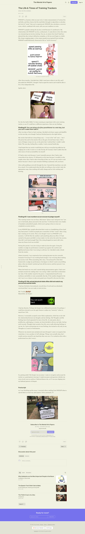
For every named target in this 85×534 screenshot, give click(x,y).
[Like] (19, 16)
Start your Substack (39, 527)
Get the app (49, 527)
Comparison (21, 496)
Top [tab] (20, 472)
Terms (45, 524)
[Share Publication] (68, 2)
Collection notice (51, 524)
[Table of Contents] (1, 267)
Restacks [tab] (27, 456)
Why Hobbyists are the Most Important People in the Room (36, 476)
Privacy (41, 524)
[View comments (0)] (23, 16)
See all (21, 504)
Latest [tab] (23, 472)
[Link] (16, 128)
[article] (42, 479)
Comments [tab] (21, 456)
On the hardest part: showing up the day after (28, 487)
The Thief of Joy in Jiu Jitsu (26, 495)
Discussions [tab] (28, 472)
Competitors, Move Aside (24, 478)
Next (62, 446)
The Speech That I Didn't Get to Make (29, 485)
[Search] (65, 2)
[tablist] (24, 456)
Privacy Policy (52, 436)
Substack (36, 531)
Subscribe (74, 2)
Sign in (81, 2)
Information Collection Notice (42, 436)
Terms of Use (48, 435)
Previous (23, 446)
